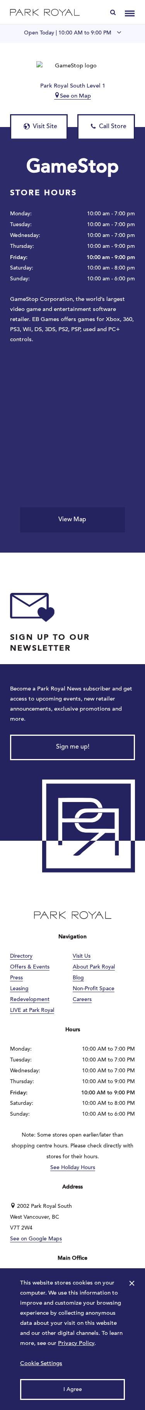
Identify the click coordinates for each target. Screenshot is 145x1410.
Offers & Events (29, 967)
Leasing (19, 989)
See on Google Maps (36, 1239)
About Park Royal (94, 967)
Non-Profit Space (93, 989)
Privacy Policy (76, 1343)
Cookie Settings (41, 1364)
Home (45, 12)
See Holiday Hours (72, 1168)
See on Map (75, 96)
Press (16, 978)
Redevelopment (29, 1000)
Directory (21, 956)
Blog (78, 978)
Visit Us (81, 956)
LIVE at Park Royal (32, 1010)
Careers (82, 1000)
